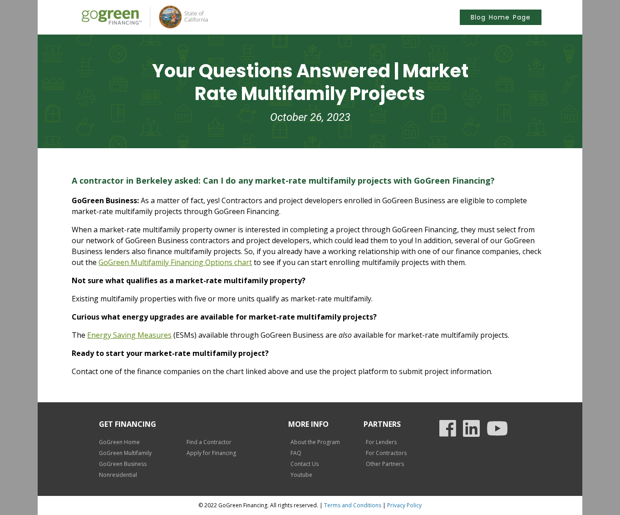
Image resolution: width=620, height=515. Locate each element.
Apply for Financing (211, 453)
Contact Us (304, 464)
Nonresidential (118, 475)
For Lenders (381, 442)
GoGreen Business (123, 464)
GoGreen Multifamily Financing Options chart (175, 262)
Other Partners (385, 464)
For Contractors (386, 453)
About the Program (315, 442)
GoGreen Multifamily (125, 453)
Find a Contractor (209, 442)
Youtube (301, 475)
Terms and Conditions (352, 505)
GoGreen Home (119, 442)
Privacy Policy (404, 505)
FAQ (295, 453)
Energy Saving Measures (129, 335)
